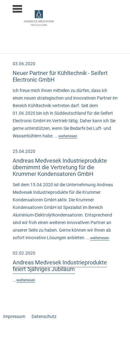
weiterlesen (67, 136)
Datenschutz (44, 316)
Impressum (14, 316)
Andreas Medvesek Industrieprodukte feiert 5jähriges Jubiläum (60, 265)
